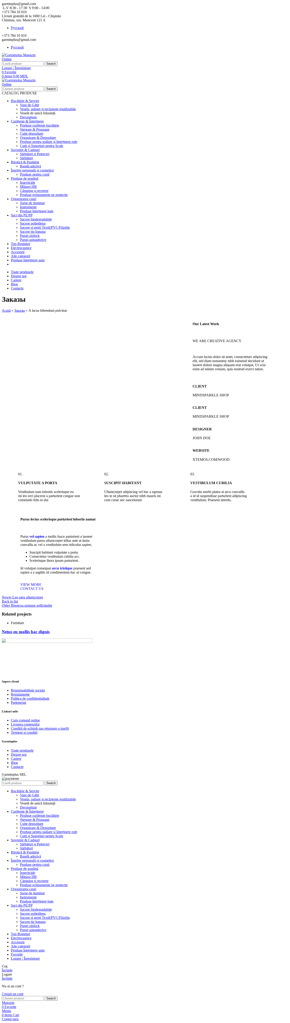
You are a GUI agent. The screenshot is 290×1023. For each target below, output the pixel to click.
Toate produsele (22, 750)
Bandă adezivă (30, 166)
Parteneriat (18, 702)
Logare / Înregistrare (25, 958)
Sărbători (26, 158)
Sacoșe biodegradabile (36, 219)
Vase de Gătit (29, 105)
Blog (14, 763)
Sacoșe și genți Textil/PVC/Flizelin (45, 227)
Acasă (6, 310)
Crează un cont (12, 994)
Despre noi (19, 754)
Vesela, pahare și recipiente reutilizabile (48, 109)
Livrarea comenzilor (25, 724)
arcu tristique (62, 568)
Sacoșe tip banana (33, 231)
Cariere (16, 759)
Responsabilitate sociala (28, 690)
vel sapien (36, 536)
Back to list (10, 601)
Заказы (19, 310)
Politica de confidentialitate (30, 698)
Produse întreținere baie (36, 211)
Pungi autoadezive (33, 240)
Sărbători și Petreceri (34, 154)
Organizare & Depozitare (38, 138)
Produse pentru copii (34, 174)
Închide (7, 970)
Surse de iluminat (32, 203)
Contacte (17, 767)
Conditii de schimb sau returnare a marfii (40, 728)
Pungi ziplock (30, 236)
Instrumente (28, 207)
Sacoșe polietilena (33, 223)
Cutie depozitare (31, 133)
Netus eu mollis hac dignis (26, 631)
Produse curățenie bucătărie (39, 125)
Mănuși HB (28, 187)
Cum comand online (25, 720)
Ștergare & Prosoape (34, 129)
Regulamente (20, 694)
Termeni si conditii (24, 732)
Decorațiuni (28, 117)
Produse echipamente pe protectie (44, 195)
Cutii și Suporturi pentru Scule (41, 146)
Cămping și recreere (34, 191)
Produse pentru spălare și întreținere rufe (48, 142)
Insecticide (27, 182)
